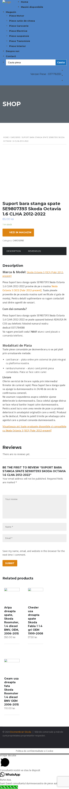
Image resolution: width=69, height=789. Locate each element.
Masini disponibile (32, 7)
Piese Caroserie (18, 25)
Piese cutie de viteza (22, 20)
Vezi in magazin (20, 232)
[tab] (13, 251)
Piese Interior (17, 46)
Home (24, 2)
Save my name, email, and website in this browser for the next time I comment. (34, 552)
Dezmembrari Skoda (20, 731)
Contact (11, 56)
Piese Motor (16, 15)
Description (14, 251)
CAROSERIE (15, 137)
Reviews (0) (34, 251)
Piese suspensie (19, 36)
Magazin (11, 12)
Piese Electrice (18, 31)
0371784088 (18, 328)
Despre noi (12, 51)
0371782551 (54, 74)
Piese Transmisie (19, 41)
